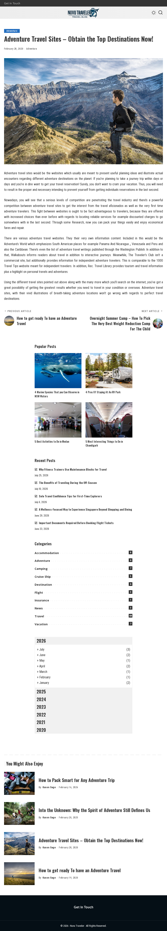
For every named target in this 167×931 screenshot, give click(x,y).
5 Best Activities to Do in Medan (52, 441)
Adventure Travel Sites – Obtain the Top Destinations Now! (91, 840)
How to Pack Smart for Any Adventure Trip (77, 780)
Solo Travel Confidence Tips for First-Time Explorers (70, 496)
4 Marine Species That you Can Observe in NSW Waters (57, 394)
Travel (39, 616)
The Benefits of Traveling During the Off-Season (68, 483)
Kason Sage (49, 787)
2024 (41, 699)
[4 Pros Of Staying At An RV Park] (109, 370)
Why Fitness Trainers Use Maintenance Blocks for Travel (73, 469)
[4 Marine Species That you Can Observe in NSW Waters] (58, 370)
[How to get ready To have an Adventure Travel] (19, 873)
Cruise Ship (43, 577)
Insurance (42, 600)
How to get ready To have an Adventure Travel (80, 870)
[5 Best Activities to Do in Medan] (58, 420)
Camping (41, 569)
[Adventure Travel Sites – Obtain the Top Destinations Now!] (19, 843)
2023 (41, 706)
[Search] (160, 13)
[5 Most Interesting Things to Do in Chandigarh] (109, 420)
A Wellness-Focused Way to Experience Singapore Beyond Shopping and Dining (85, 509)
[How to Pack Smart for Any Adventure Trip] (19, 783)
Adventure (12, 31)
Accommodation (47, 553)
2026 (41, 640)
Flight (39, 592)
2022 (41, 714)
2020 (41, 730)
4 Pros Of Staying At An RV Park (103, 392)
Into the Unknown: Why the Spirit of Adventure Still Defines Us (94, 810)
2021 (41, 722)
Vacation (41, 624)
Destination (43, 585)
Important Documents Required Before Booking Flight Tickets (76, 523)
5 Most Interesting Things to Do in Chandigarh (104, 443)
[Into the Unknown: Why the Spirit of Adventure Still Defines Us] (19, 813)
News (39, 608)
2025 (41, 691)
